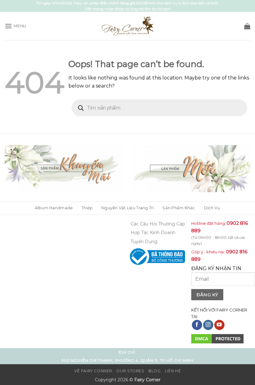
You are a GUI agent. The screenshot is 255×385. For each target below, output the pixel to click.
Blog (154, 371)
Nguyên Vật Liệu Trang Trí (127, 208)
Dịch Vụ (212, 208)
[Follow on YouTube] (219, 325)
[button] (15, 26)
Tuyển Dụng (144, 241)
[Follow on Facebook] (197, 325)
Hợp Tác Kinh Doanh (153, 232)
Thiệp (87, 208)
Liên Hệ (173, 371)
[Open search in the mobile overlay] (159, 107)
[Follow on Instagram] (208, 325)
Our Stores (130, 371)
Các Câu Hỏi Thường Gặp (158, 224)
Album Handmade (54, 208)
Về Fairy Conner (93, 371)
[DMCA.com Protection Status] (217, 339)
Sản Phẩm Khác (178, 208)
